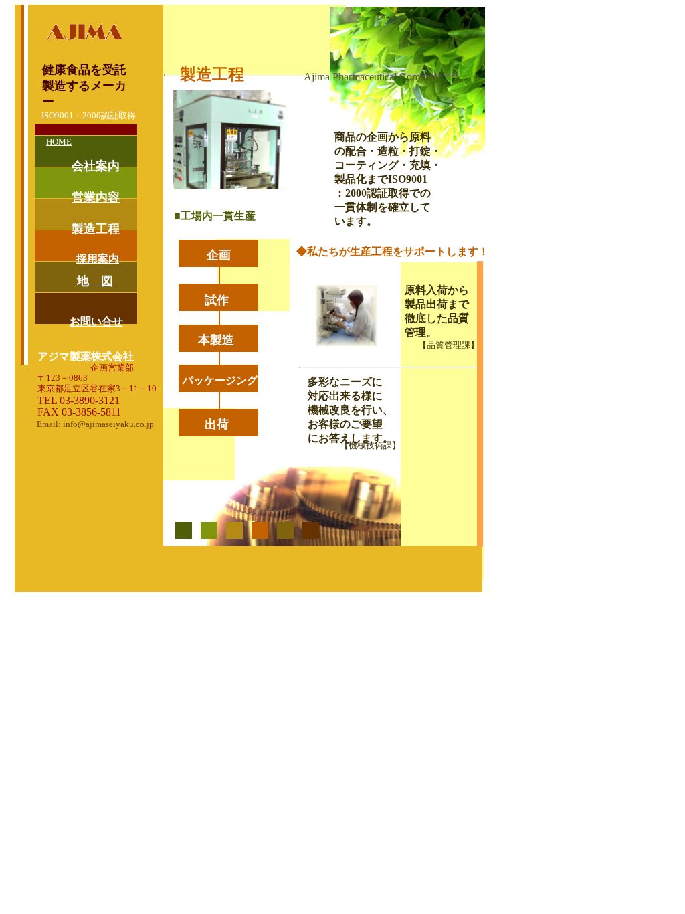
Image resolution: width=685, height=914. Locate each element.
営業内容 (96, 197)
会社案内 (96, 166)
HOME (59, 141)
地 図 (95, 281)
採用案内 (97, 258)
